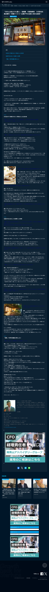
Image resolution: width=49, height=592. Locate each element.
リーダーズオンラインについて (19, 577)
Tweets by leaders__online (15, 534)
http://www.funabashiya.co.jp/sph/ (10, 427)
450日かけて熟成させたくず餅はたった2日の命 (15, 53)
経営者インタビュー (13, 16)
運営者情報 (28, 577)
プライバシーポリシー (43, 577)
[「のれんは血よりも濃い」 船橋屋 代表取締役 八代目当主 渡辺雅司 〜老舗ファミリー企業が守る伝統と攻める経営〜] (25, 467)
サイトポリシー (35, 577)
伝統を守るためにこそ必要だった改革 (13, 56)
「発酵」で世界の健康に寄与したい (12, 59)
